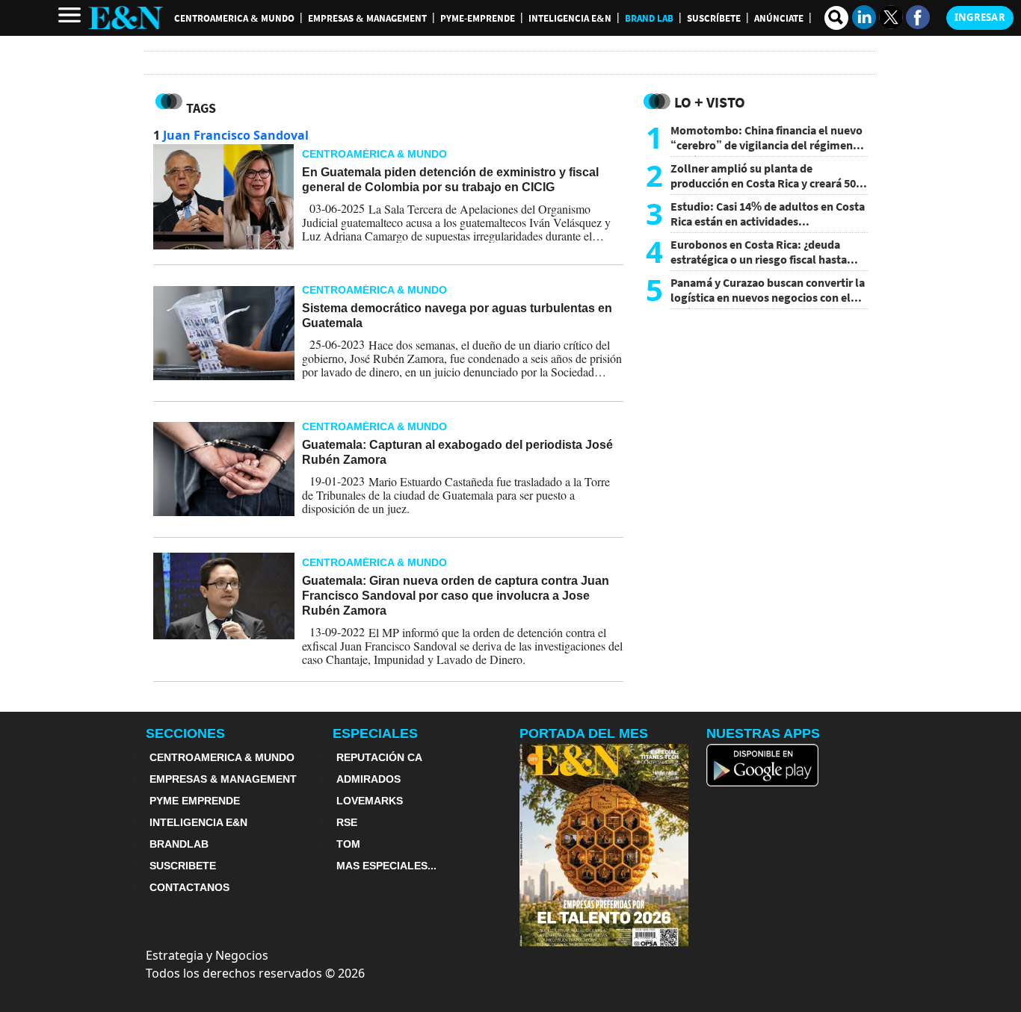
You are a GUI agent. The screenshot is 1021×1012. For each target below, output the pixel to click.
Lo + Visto (709, 102)
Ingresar (979, 17)
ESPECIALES (375, 733)
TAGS (201, 108)
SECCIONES (185, 733)
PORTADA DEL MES (583, 733)
